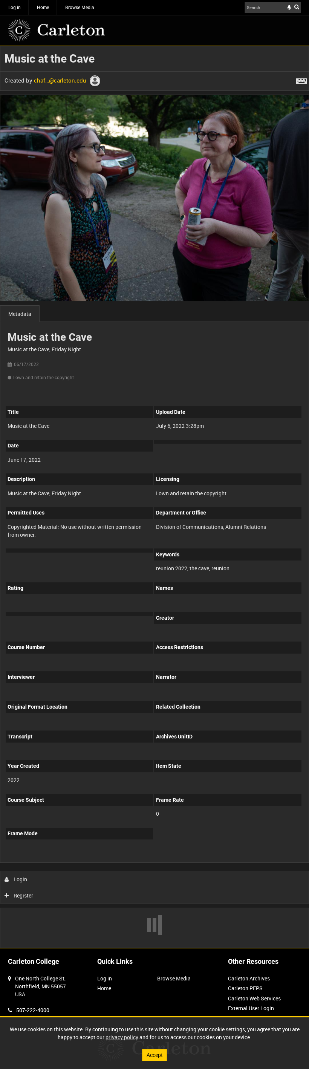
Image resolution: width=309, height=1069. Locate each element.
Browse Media (79, 7)
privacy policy (122, 1037)
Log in (14, 7)
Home (43, 7)
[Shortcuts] (301, 79)
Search (296, 6)
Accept (155, 1054)
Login (19, 879)
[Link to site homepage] (56, 30)
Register (22, 895)
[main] (154, 497)
